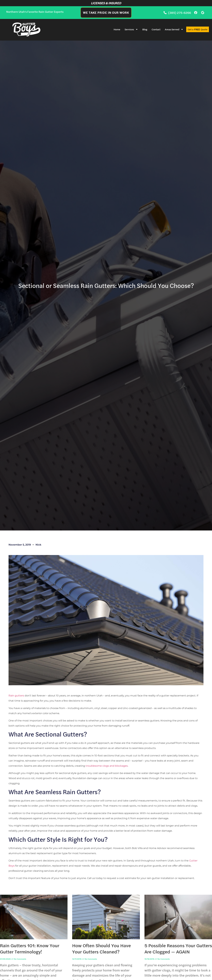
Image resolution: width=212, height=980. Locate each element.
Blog (144, 29)
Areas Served (172, 29)
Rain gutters (16, 695)
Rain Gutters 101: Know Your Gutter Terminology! (29, 948)
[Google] (203, 12)
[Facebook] (196, 12)
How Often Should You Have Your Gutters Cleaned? (101, 948)
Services (129, 29)
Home (117, 29)
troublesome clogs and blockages (107, 765)
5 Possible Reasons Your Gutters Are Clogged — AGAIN (178, 948)
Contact (156, 29)
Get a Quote (197, 29)
